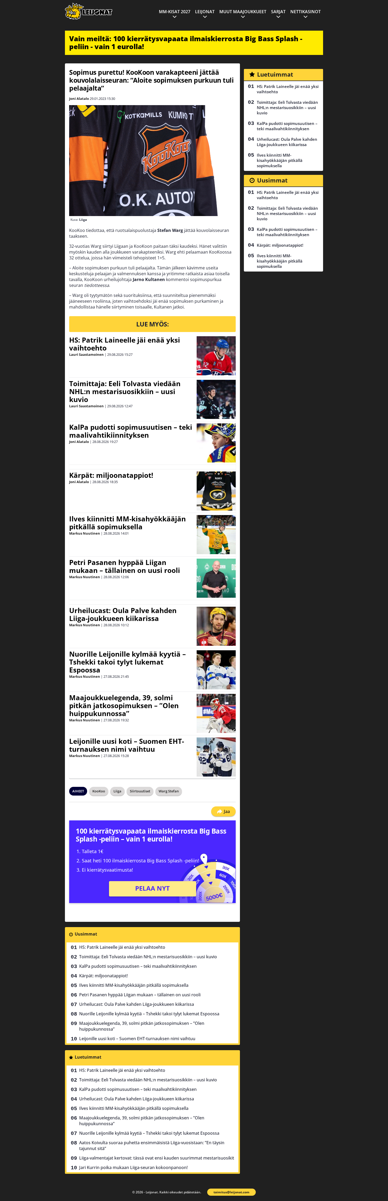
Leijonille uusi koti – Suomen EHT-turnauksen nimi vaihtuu (126, 745)
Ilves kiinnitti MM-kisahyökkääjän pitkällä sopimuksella (127, 522)
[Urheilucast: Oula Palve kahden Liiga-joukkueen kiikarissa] (216, 626)
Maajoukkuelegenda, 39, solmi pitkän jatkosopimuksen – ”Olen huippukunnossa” (124, 705)
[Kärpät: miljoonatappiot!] (216, 491)
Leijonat (205, 12)
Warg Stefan (169, 791)
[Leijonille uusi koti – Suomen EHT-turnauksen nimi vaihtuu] (216, 757)
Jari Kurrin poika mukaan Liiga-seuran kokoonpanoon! (133, 1167)
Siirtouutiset (140, 791)
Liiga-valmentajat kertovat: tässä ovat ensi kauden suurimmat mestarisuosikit (156, 1158)
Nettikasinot (305, 12)
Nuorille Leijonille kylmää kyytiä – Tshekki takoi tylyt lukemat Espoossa (127, 662)
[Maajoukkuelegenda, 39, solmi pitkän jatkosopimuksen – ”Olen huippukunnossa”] (216, 713)
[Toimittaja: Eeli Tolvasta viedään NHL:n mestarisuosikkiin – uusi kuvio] (216, 399)
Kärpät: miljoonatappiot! (111, 475)
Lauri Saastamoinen (86, 354)
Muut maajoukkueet (242, 12)
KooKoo (98, 791)
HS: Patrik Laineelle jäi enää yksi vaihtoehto (124, 344)
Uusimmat (86, 934)
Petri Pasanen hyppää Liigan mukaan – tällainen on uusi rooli (124, 566)
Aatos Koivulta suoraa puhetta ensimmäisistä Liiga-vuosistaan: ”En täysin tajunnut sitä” (151, 1145)
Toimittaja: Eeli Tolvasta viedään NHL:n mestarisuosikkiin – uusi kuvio (125, 391)
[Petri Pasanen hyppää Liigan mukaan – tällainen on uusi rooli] (216, 578)
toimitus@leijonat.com (231, 1192)
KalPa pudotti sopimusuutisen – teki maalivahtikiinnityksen (130, 431)
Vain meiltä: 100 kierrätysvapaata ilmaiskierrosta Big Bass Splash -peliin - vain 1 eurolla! (185, 42)
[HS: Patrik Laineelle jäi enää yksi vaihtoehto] (216, 355)
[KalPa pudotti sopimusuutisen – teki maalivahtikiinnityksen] (216, 442)
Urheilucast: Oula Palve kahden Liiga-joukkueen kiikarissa (123, 614)
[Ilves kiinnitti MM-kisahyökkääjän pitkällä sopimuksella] (216, 534)
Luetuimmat (88, 1057)
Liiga (117, 791)
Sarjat (278, 12)
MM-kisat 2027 (174, 12)
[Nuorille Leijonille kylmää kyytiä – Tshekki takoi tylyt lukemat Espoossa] (216, 669)
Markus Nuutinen (84, 533)
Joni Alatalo (79, 98)
